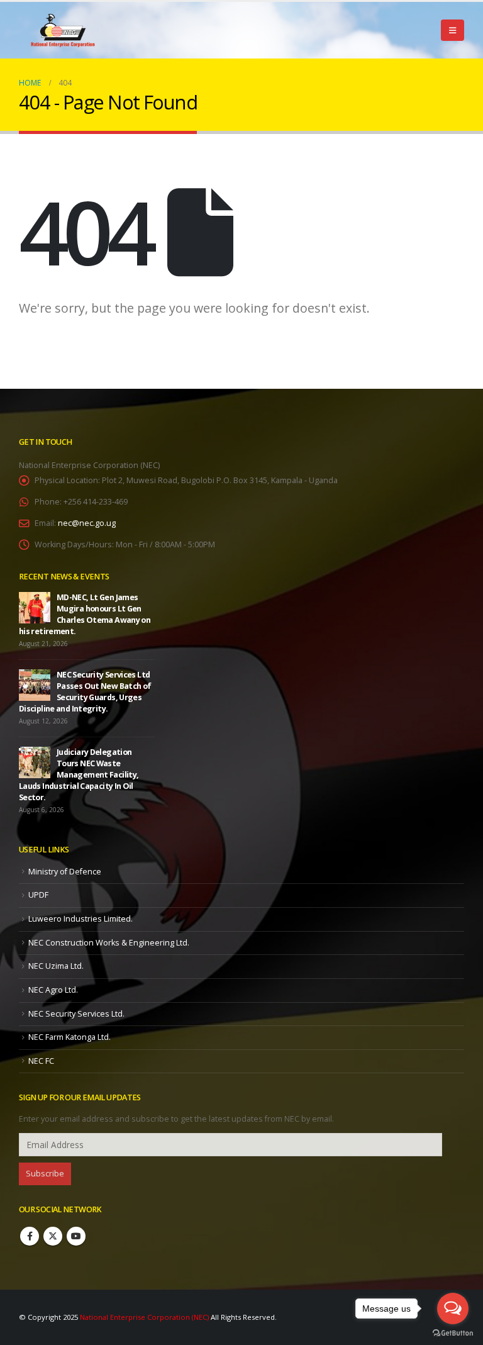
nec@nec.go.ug (87, 523)
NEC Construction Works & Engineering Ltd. (108, 942)
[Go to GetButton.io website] (453, 1332)
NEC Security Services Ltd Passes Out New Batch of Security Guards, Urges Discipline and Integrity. (85, 691)
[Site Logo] (62, 30)
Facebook (29, 1236)
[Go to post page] (34, 607)
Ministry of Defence (64, 871)
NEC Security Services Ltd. (76, 1013)
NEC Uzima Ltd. (56, 966)
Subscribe (45, 1173)
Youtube (76, 1236)
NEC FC (41, 1061)
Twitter (52, 1236)
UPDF (38, 895)
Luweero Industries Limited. (80, 918)
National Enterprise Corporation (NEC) (144, 1317)
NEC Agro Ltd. (53, 990)
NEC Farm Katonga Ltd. (69, 1037)
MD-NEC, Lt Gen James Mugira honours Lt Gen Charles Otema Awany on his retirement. (84, 614)
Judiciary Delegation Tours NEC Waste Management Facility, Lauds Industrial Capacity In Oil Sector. (78, 775)
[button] (452, 30)
